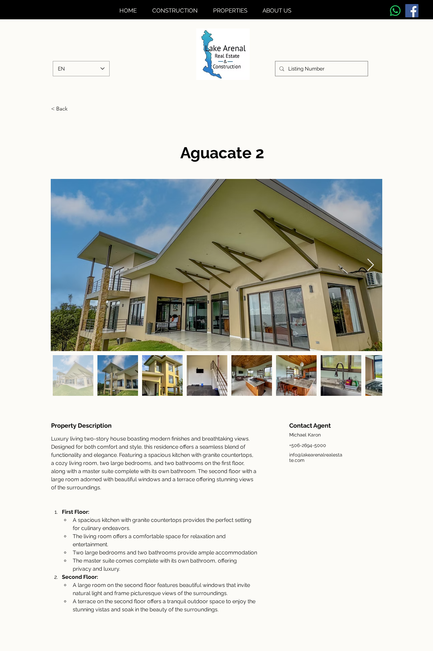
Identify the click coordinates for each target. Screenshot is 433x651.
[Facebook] (411, 10)
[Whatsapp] (395, 10)
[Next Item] (370, 265)
